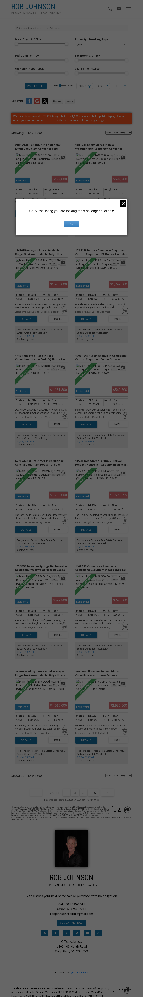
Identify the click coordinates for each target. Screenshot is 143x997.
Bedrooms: (27, 55)
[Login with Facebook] (29, 103)
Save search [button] (34, 86)
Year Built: (29, 68)
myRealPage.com (78, 972)
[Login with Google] (37, 103)
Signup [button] (57, 101)
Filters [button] (119, 86)
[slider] (16, 44)
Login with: (17, 100)
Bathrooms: (87, 55)
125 (93, 793)
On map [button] (83, 86)
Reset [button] (101, 86)
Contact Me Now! (71, 923)
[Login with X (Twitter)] (45, 103)
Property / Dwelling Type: (92, 39)
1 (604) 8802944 (25, 336)
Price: (28, 39)
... (83, 793)
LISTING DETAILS (26, 319)
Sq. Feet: (88, 68)
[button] (71, 923)
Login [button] (69, 101)
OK (71, 224)
